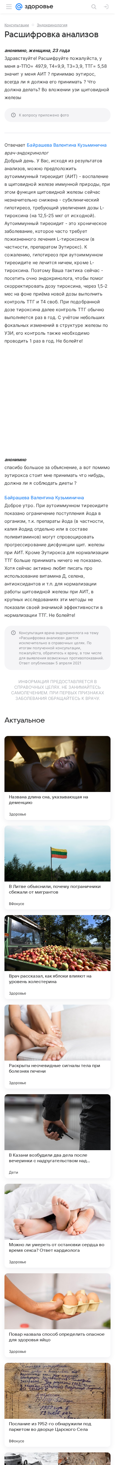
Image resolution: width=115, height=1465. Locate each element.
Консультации (16, 25)
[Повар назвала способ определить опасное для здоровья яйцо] (57, 1315)
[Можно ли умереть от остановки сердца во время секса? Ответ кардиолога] (57, 1226)
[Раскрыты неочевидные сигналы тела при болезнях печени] (57, 1047)
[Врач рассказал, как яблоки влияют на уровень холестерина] (57, 957)
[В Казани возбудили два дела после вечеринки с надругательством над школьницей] (57, 1136)
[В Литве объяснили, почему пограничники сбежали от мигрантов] (57, 868)
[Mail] (19, 6)
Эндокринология (52, 25)
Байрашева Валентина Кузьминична (67, 145)
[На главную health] (37, 6)
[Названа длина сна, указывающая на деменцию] (57, 778)
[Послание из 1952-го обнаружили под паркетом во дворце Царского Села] (57, 1405)
